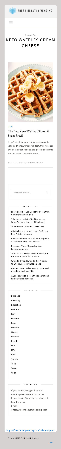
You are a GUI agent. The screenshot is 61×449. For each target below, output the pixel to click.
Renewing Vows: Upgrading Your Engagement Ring (26, 247)
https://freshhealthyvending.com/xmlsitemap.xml (30, 430)
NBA (13, 354)
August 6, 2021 (15, 162)
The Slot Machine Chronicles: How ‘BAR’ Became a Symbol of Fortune (30, 255)
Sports (14, 359)
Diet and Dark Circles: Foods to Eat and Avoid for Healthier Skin (30, 270)
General (15, 336)
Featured (15, 309)
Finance (15, 318)
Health (14, 341)
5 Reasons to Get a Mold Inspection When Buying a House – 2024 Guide (28, 221)
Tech (13, 363)
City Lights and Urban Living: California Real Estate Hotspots (29, 232)
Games (14, 332)
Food (10, 127)
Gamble (15, 327)
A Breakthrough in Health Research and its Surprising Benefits (30, 277)
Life (13, 345)
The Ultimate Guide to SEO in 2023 (27, 226)
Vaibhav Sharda (35, 162)
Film (13, 313)
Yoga (13, 372)
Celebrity (15, 300)
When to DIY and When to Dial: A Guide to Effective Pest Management (29, 262)
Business (15, 295)
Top (50, 443)
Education (16, 304)
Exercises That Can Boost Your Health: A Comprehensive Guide (30, 213)
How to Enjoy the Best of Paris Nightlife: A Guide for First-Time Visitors (30, 240)
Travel (14, 368)
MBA (13, 350)
